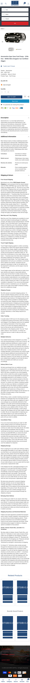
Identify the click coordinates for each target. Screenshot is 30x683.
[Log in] (28, 3)
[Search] (6, 4)
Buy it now (15, 101)
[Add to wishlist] (25, 96)
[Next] (27, 42)
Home (2, 28)
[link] (8, 598)
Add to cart (11, 97)
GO (15, 23)
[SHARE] (28, 96)
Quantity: (3, 89)
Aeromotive (9, 70)
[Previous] (25, 42)
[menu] (2, 4)
